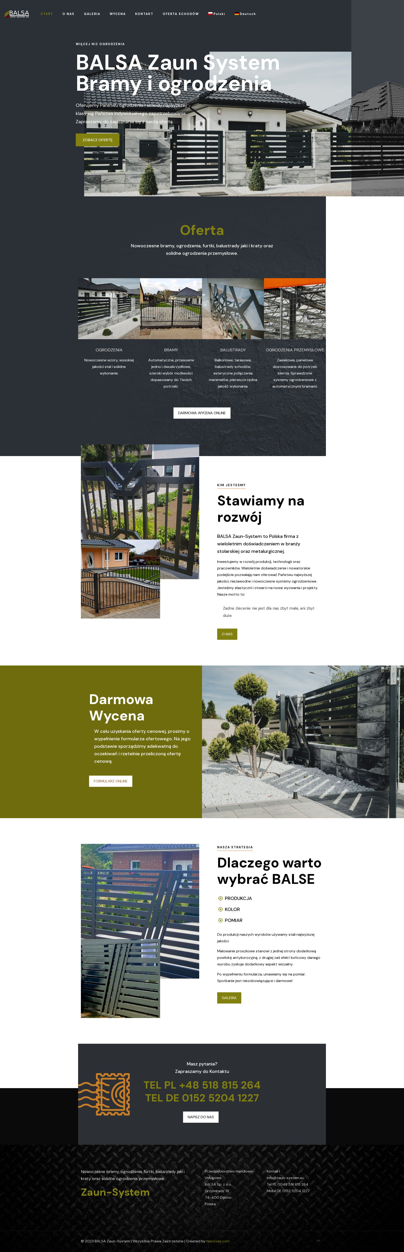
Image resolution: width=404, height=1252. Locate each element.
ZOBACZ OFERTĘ (97, 139)
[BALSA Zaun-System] (17, 14)
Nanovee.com (218, 1241)
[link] (109, 308)
